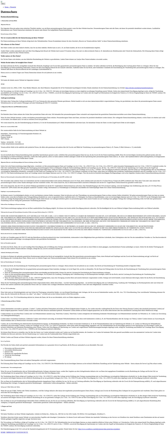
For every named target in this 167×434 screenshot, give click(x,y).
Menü (3, 3)
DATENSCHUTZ (22, 432)
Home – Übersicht (10, 7)
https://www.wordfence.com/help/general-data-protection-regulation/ (99, 429)
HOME (3, 432)
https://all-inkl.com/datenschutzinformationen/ (139, 88)
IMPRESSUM (10, 432)
